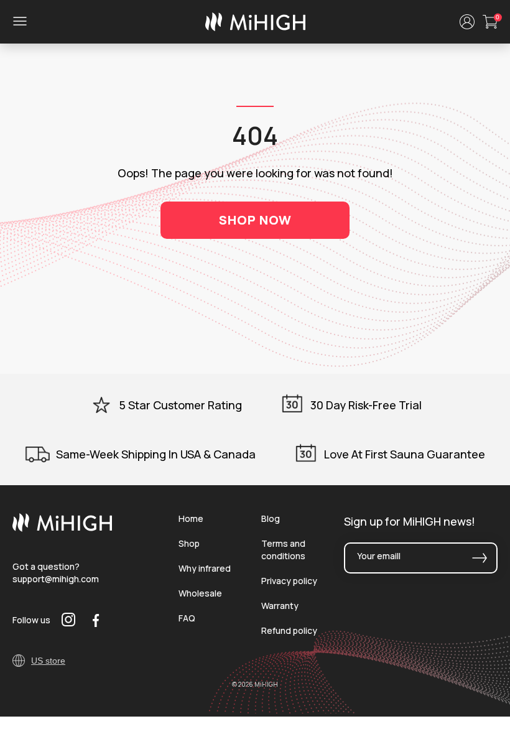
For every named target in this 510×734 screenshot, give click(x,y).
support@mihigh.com (55, 579)
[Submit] (479, 558)
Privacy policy (289, 581)
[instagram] (68, 619)
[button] (467, 21)
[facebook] (96, 620)
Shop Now (255, 219)
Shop (189, 543)
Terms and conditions (283, 549)
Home (190, 518)
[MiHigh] (62, 529)
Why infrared (204, 568)
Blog (270, 518)
